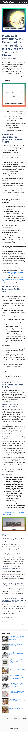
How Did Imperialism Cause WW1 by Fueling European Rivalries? (16, 708)
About (19, 718)
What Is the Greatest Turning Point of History (17, 644)
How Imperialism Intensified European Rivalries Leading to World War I (17, 638)
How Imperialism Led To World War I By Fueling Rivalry (17, 699)
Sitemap (15, 718)
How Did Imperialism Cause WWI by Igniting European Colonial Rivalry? (16, 692)
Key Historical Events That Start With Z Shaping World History (16, 661)
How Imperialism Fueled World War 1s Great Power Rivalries (16, 653)
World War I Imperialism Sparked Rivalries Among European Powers (16, 677)
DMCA (3, 718)
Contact (24, 718)
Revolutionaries (8, 617)
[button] (19, 2)
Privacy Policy (9, 718)
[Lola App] (8, 2)
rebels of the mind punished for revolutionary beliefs (13, 279)
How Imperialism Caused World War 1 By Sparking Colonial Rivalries (16, 685)
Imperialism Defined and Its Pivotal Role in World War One (17, 668)
